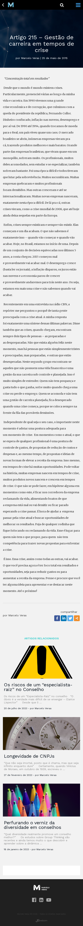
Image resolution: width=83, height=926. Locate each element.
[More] (77, 618)
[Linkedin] (64, 618)
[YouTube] (49, 900)
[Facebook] (57, 618)
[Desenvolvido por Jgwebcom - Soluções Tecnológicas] (41, 920)
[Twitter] (70, 618)
